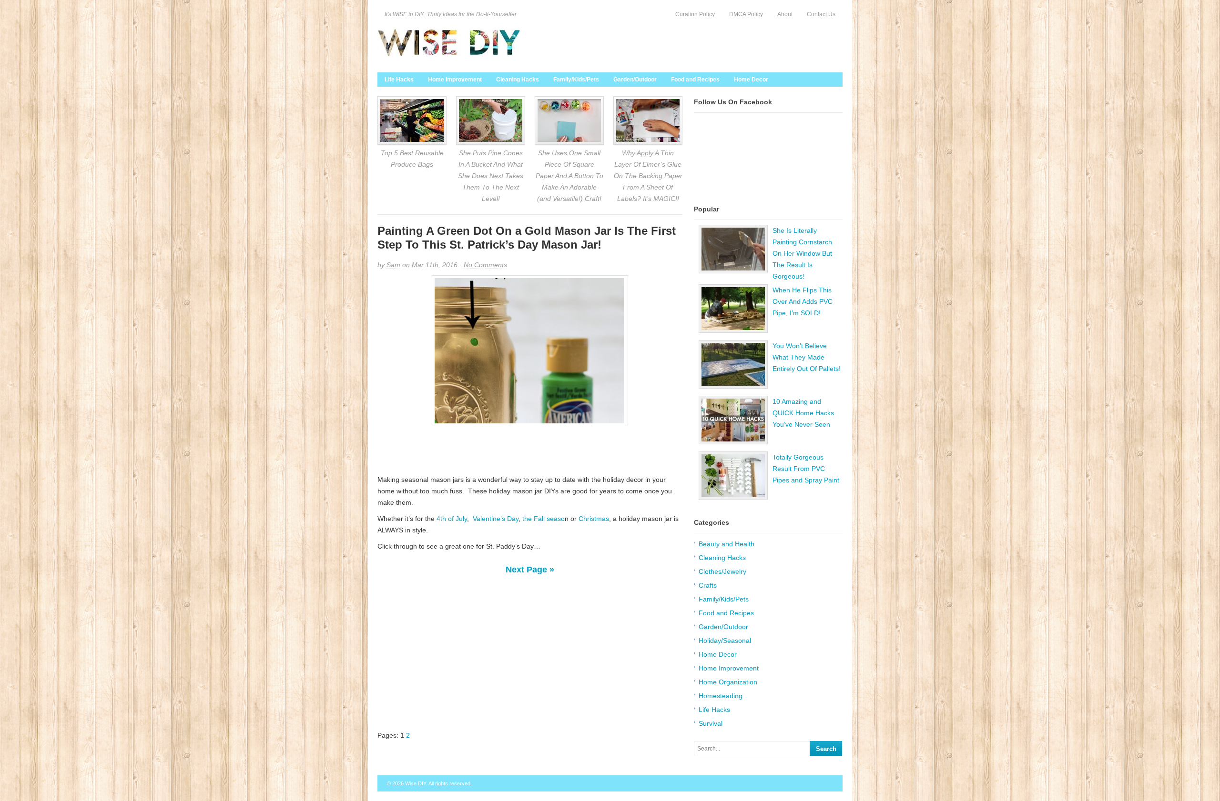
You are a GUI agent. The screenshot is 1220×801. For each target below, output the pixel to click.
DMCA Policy (746, 14)
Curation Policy (695, 14)
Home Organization (728, 682)
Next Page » (530, 569)
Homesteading (720, 696)
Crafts (708, 585)
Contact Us (821, 14)
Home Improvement (455, 79)
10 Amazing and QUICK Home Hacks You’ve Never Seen (803, 413)
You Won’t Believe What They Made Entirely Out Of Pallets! (807, 357)
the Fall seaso (543, 518)
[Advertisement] (529, 450)
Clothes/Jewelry (722, 571)
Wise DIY (415, 783)
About (785, 14)
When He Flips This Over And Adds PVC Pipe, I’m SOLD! (803, 301)
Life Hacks (399, 79)
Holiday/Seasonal (725, 640)
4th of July (451, 518)
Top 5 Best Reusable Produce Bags (412, 158)
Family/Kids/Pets (576, 79)
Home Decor (751, 79)
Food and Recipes (695, 79)
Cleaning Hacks (517, 79)
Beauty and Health (726, 544)
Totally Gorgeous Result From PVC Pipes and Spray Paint (806, 468)
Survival (710, 723)
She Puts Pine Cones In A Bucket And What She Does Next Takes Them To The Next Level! (490, 175)
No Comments (485, 265)
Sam (393, 265)
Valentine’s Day (495, 518)
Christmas (594, 518)
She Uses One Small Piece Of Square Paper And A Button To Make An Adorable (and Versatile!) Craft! (569, 175)
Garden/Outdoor (635, 79)
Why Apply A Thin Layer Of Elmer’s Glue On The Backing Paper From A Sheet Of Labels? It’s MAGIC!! (648, 175)
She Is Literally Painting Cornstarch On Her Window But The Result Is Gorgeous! (802, 253)
